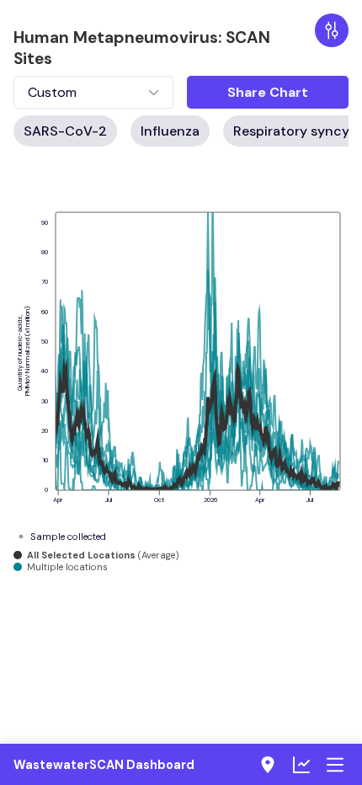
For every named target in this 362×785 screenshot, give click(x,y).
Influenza (170, 131)
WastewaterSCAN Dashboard (103, 764)
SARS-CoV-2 (65, 131)
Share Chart (267, 92)
